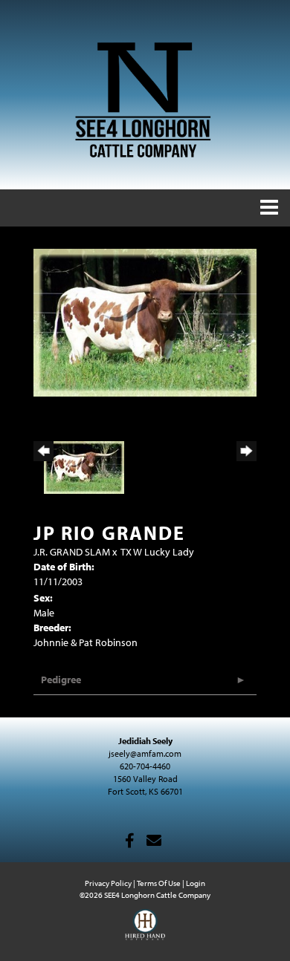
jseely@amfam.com (145, 753)
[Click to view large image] (145, 321)
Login (195, 883)
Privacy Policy (108, 883)
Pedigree (61, 679)
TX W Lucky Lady (157, 551)
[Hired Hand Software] (145, 931)
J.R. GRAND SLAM (71, 551)
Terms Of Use (159, 883)
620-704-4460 (145, 766)
